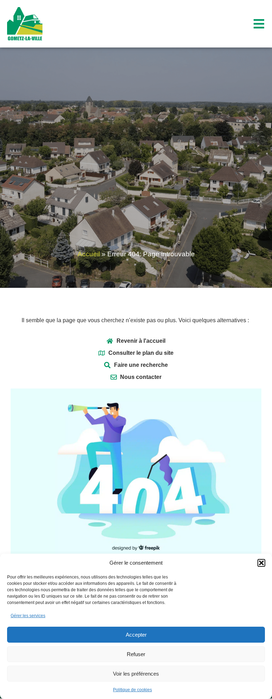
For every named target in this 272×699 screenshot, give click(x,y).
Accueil (89, 254)
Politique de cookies (132, 689)
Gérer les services (28, 615)
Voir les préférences (136, 674)
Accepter (136, 635)
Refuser (136, 654)
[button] (261, 562)
